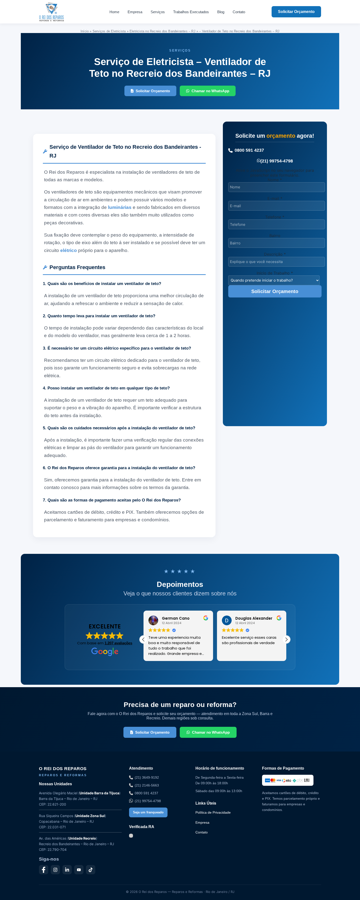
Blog (220, 12)
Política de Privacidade (213, 812)
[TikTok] (90, 869)
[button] (286, 639)
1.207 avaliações (118, 643)
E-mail (274, 198)
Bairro (274, 235)
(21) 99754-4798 (276, 161)
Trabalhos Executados (191, 12)
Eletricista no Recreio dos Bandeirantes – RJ (162, 31)
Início (85, 31)
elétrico (68, 250)
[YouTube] (79, 869)
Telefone (274, 217)
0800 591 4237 (249, 150)
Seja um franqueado (148, 812)
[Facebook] (43, 869)
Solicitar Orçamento (296, 12)
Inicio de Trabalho (275, 273)
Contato (239, 12)
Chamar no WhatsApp (210, 91)
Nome (275, 179)
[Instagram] (55, 869)
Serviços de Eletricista (109, 31)
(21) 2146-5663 (147, 785)
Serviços (158, 12)
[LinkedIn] (67, 869)
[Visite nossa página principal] (61, 12)
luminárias (120, 207)
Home (114, 12)
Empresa (135, 12)
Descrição (275, 254)
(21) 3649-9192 (147, 777)
